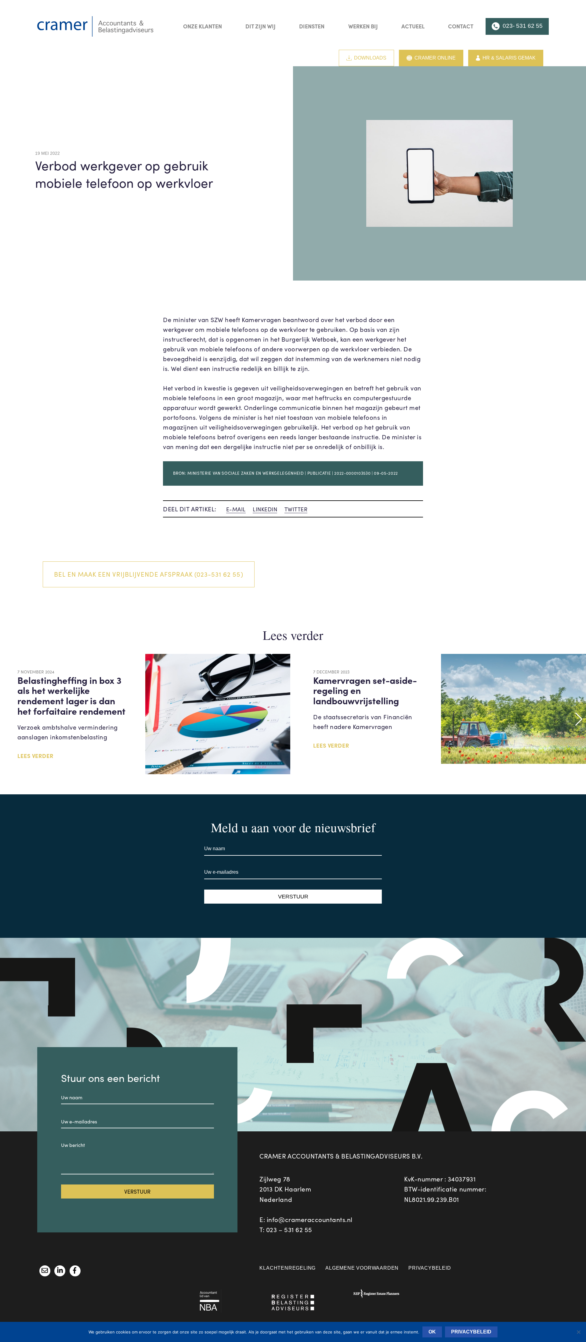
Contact (460, 26)
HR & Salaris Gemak (509, 57)
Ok (432, 1331)
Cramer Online (435, 57)
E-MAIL (236, 509)
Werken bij (363, 26)
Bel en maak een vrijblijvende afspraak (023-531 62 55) (148, 574)
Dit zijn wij (260, 26)
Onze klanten (202, 26)
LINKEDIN (265, 509)
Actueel (413, 26)
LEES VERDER (35, 756)
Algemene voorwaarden (362, 1268)
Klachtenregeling (287, 1268)
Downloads (370, 57)
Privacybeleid (429, 1268)
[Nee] (578, 1332)
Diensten (311, 26)
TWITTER (296, 509)
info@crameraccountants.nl (310, 1219)
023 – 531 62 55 (289, 1229)
